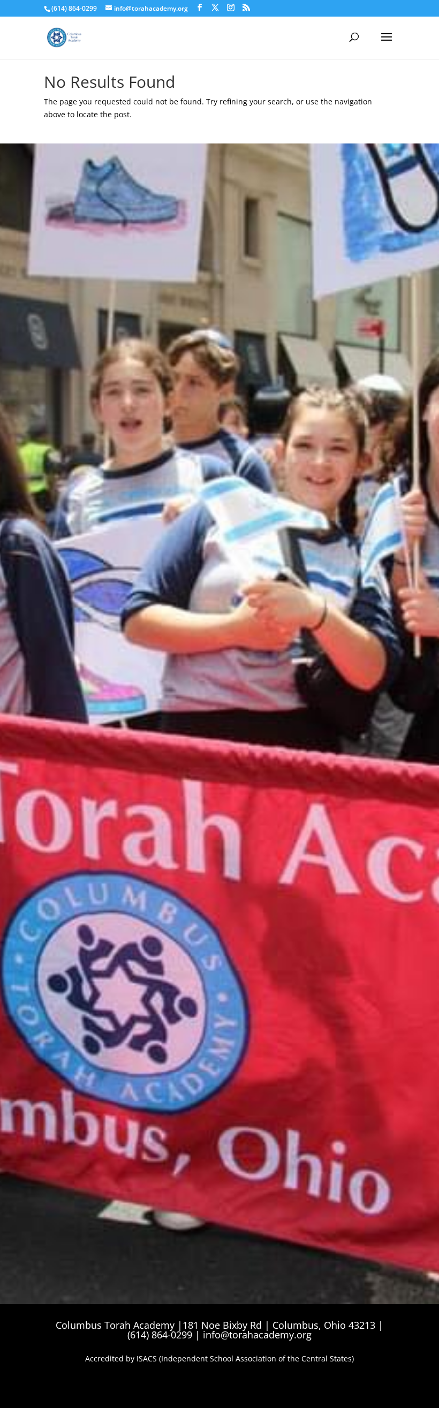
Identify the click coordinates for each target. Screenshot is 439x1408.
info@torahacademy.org (257, 1334)
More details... (80, 712)
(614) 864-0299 (74, 8)
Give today (83, 453)
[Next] (360, 643)
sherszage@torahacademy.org (307, 380)
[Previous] (79, 643)
